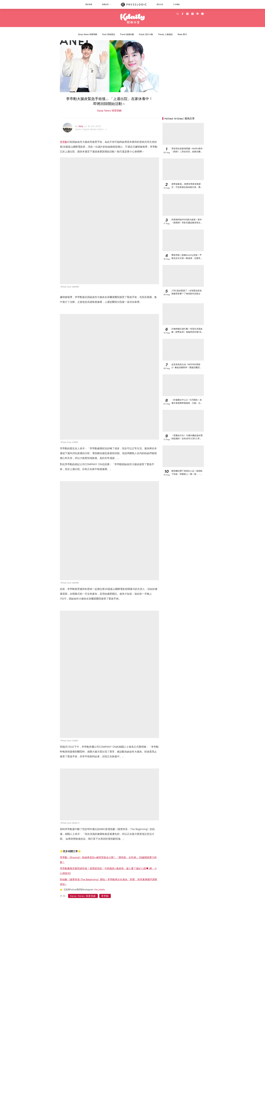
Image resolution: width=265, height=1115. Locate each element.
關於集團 (88, 4)
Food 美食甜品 (108, 34)
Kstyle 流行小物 (146, 34)
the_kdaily (99, 889)
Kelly (81, 126)
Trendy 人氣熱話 (165, 34)
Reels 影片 (182, 34)
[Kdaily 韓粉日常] (132, 18)
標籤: (63, 895)
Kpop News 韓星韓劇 (87, 34)
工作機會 (176, 4)
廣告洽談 (160, 4)
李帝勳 (63, 141)
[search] (177, 14)
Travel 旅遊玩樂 (127, 34)
